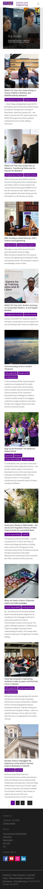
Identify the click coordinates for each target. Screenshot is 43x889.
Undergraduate (11, 377)
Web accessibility (16, 878)
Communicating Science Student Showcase (18, 367)
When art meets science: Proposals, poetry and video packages (19, 601)
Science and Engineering (22, 3)
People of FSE (10, 245)
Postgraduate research (14, 100)
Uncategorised (27, 459)
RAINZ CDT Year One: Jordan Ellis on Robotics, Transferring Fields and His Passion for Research (19, 168)
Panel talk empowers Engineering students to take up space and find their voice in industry (21, 681)
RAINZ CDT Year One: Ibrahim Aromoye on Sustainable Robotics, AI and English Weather (21, 307)
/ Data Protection (19, 875)
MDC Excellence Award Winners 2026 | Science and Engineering (20, 239)
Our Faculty (9, 770)
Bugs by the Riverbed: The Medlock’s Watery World (19, 449)
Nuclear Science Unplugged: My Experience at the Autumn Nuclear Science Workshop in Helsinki (18, 763)
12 (30, 803)
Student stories (30, 100)
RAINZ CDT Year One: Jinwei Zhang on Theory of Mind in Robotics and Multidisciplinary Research (20, 93)
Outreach (8, 455)
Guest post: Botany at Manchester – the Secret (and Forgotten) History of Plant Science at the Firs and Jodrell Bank (21, 527)
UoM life (25, 534)
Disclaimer (6, 875)
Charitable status (21, 881)
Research (17, 455)
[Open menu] (38, 4)
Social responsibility (12, 459)
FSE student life (11, 373)
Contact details (9, 823)
